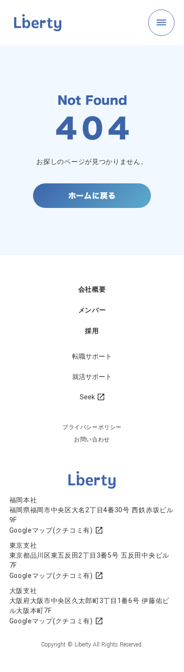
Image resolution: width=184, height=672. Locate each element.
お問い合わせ (92, 439)
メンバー (92, 310)
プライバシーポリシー (92, 427)
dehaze (161, 22)
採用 (92, 331)
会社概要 (92, 289)
